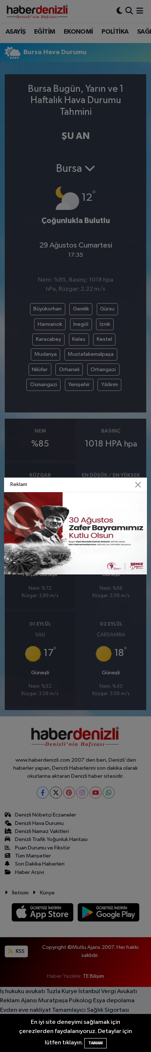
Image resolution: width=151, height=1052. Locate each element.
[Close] (138, 485)
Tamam (95, 1043)
